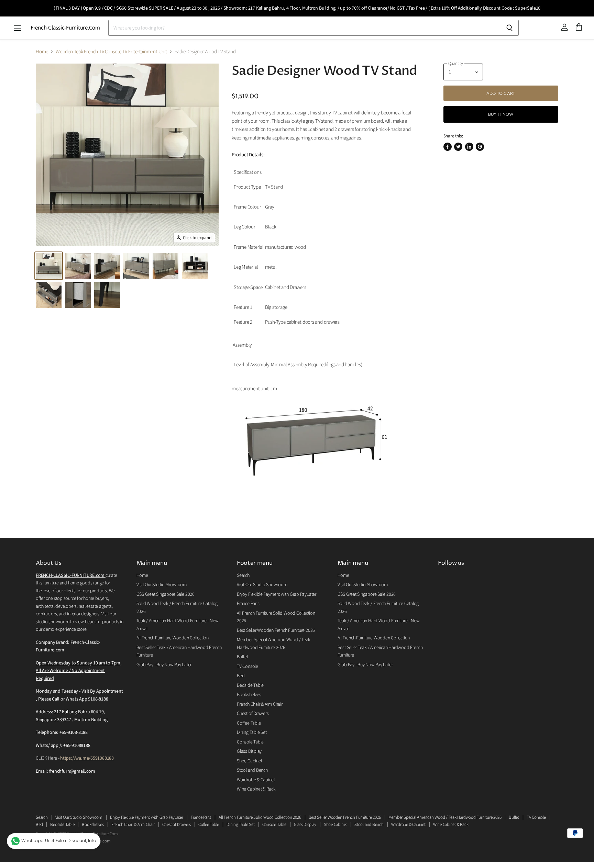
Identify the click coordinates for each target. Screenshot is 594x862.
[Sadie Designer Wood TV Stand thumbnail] (48, 265)
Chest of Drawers (252, 713)
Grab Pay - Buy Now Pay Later (164, 664)
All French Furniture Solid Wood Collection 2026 (260, 817)
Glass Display (249, 751)
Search (243, 575)
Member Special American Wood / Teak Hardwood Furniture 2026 (445, 817)
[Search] (509, 28)
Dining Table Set (251, 732)
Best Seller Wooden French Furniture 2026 (276, 630)
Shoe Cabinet (249, 761)
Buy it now (500, 114)
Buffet (242, 656)
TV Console (247, 666)
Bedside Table (250, 685)
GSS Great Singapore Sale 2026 (165, 594)
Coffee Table (249, 723)
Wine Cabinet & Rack (256, 789)
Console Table (250, 742)
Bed (240, 675)
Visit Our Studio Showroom (161, 584)
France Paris (248, 603)
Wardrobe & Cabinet (256, 779)
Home (42, 52)
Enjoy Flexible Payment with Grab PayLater (276, 594)
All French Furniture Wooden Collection (172, 638)
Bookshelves (249, 694)
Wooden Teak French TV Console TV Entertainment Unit (111, 52)
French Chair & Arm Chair (260, 704)
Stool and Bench (252, 770)
